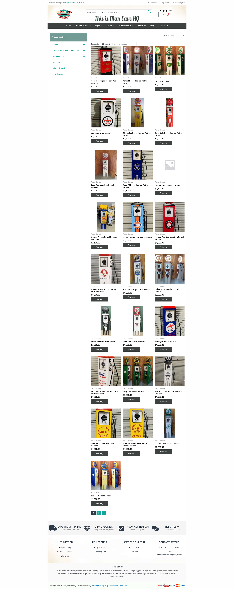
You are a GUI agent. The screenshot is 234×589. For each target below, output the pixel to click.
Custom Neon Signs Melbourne (69, 50)
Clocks (109, 26)
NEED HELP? (172, 526)
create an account (78, 3)
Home (68, 26)
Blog (152, 26)
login (68, 3)
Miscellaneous (125, 26)
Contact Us (163, 26)
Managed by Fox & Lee (117, 586)
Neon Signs (57, 62)
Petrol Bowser (69, 74)
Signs (97, 26)
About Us (142, 26)
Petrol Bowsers (82, 26)
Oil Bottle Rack (59, 68)
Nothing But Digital (99, 586)
